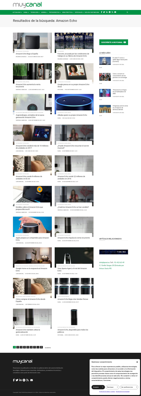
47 (41, 347)
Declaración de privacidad (122, 391)
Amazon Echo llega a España (27, 54)
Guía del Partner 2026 (92, 12)
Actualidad (17, 12)
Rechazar (110, 387)
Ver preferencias (127, 387)
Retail (27, 81)
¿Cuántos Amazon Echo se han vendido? (73, 207)
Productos (19, 265)
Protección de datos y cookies (107, 391)
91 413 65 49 (119, 262)
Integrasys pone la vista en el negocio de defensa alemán (120, 107)
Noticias (35, 265)
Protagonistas (54, 12)
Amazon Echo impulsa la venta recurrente (74, 238)
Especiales (78, 12)
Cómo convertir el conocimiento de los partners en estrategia (120, 75)
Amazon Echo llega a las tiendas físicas (73, 299)
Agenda (43, 12)
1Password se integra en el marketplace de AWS (120, 91)
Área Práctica (67, 12)
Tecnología (34, 12)
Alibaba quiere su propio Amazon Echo (72, 115)
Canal (26, 12)
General (31, 265)
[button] (137, 362)
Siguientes (48, 347)
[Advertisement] (113, 197)
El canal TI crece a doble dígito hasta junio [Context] (120, 59)
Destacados (33, 112)
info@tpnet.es (104, 262)
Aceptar (96, 387)
